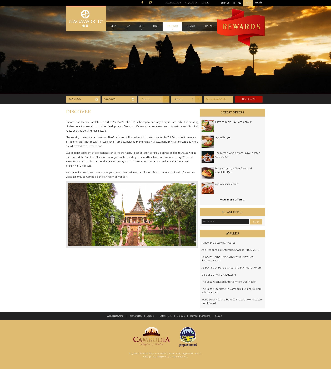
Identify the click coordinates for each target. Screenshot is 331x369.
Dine (155, 25)
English (247, 2)
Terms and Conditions (200, 315)
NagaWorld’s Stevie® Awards (218, 242)
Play (127, 25)
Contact (209, 25)
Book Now (248, 99)
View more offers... (232, 199)
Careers (205, 2)
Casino (191, 25)
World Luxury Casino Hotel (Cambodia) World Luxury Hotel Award (232, 301)
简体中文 (237, 2)
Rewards (241, 22)
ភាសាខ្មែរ (258, 2)
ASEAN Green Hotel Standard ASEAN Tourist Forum (232, 267)
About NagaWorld (174, 2)
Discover (172, 25)
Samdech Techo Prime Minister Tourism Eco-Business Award (228, 258)
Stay (113, 25)
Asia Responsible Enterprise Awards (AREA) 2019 (230, 249)
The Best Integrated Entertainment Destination (229, 281)
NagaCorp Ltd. (191, 2)
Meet (141, 25)
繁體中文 (225, 2)
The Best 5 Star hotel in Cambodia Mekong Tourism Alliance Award (232, 290)
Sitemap (181, 315)
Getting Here (165, 315)
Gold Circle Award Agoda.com (219, 274)
